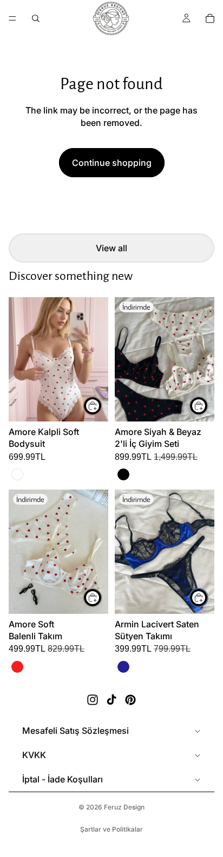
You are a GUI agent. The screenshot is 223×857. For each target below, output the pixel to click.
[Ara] (36, 18)
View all (111, 248)
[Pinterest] (130, 699)
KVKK (34, 754)
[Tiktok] (111, 699)
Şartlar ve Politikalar (111, 829)
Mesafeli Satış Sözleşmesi (75, 730)
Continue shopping (112, 162)
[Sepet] (210, 18)
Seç (101, 405)
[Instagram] (92, 699)
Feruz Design (124, 807)
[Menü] (12, 18)
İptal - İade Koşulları (62, 779)
